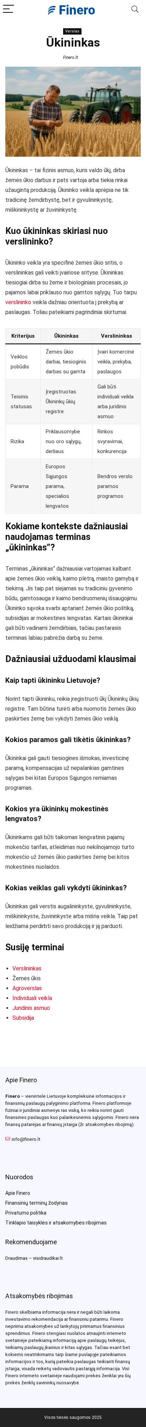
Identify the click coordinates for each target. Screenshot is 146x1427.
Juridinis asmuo (31, 1008)
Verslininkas (26, 968)
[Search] (135, 9)
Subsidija (23, 1017)
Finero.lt (70, 57)
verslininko (18, 302)
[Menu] (8, 9)
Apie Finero (17, 1193)
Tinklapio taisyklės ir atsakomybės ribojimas (56, 1223)
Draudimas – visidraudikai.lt (34, 1258)
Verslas (72, 31)
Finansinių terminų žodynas (36, 1203)
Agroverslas (27, 988)
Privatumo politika (25, 1213)
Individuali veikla (32, 998)
